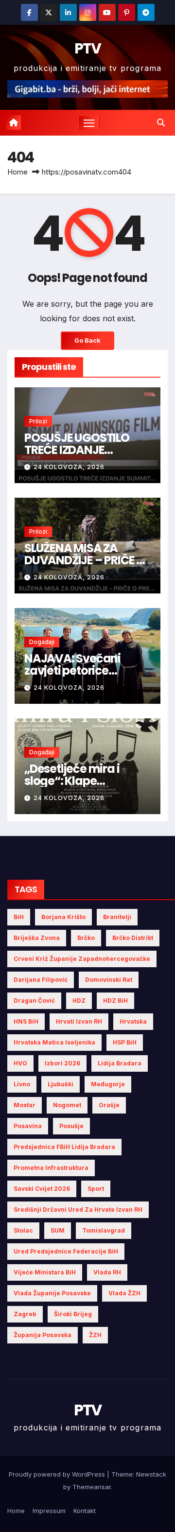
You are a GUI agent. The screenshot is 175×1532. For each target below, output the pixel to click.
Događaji (41, 641)
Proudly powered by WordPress (58, 1474)
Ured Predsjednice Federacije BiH (66, 1251)
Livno (22, 1084)
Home (17, 171)
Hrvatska (133, 1021)
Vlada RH (107, 1272)
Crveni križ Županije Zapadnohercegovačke (82, 958)
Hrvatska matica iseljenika (54, 1042)
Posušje (71, 1126)
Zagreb (25, 1314)
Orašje (109, 1105)
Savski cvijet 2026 (42, 1188)
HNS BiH (26, 1021)
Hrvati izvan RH (79, 1021)
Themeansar (91, 1487)
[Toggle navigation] (89, 122)
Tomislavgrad (103, 1230)
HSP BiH (125, 1042)
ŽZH (95, 1335)
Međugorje (108, 1084)
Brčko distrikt (132, 937)
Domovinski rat (108, 979)
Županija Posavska (42, 1335)
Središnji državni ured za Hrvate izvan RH (78, 1209)
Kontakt (84, 1511)
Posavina (28, 1126)
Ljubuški (60, 1084)
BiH (19, 917)
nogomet (67, 1105)
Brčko (86, 937)
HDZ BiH (115, 1000)
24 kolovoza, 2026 (69, 466)
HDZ (79, 1000)
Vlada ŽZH (124, 1293)
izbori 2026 (62, 1063)
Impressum (49, 1511)
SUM (58, 1230)
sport (96, 1188)
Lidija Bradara (119, 1063)
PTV (87, 48)
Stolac (23, 1230)
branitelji (117, 917)
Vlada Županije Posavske (52, 1293)
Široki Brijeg (73, 1314)
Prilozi (38, 421)
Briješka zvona (37, 937)
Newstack (151, 1474)
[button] (161, 122)
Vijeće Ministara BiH (45, 1272)
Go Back (87, 340)
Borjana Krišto (63, 917)
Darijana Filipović (41, 979)
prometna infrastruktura (51, 1167)
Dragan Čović (34, 1000)
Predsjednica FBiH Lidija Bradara (64, 1146)
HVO (20, 1063)
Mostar (24, 1105)
